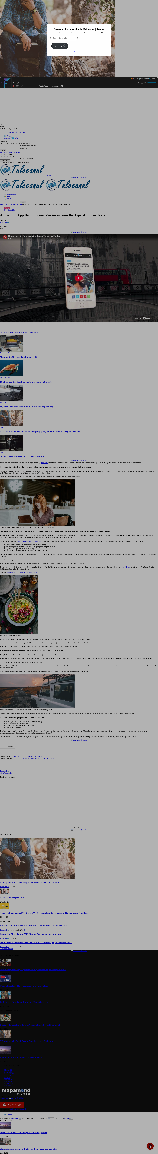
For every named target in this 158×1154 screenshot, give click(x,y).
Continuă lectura (79, 52)
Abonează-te (58, 46)
